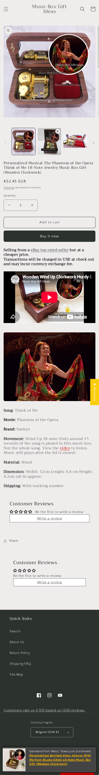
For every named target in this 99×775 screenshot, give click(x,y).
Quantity (10, 195)
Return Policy (20, 653)
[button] (6, 9)
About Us (17, 642)
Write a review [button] (49, 518)
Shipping (9, 187)
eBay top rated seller (50, 250)
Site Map (16, 675)
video (65, 448)
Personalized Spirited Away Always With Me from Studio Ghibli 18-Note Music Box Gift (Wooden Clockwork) (60, 760)
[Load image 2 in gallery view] (75, 141)
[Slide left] (5, 142)
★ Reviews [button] (95, 392)
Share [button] (13, 541)
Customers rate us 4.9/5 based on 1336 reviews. (45, 710)
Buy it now (49, 236)
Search (15, 631)
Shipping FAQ (20, 664)
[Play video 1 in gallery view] (49, 141)
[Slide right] (93, 142)
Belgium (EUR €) (47, 732)
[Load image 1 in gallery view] (23, 141)
